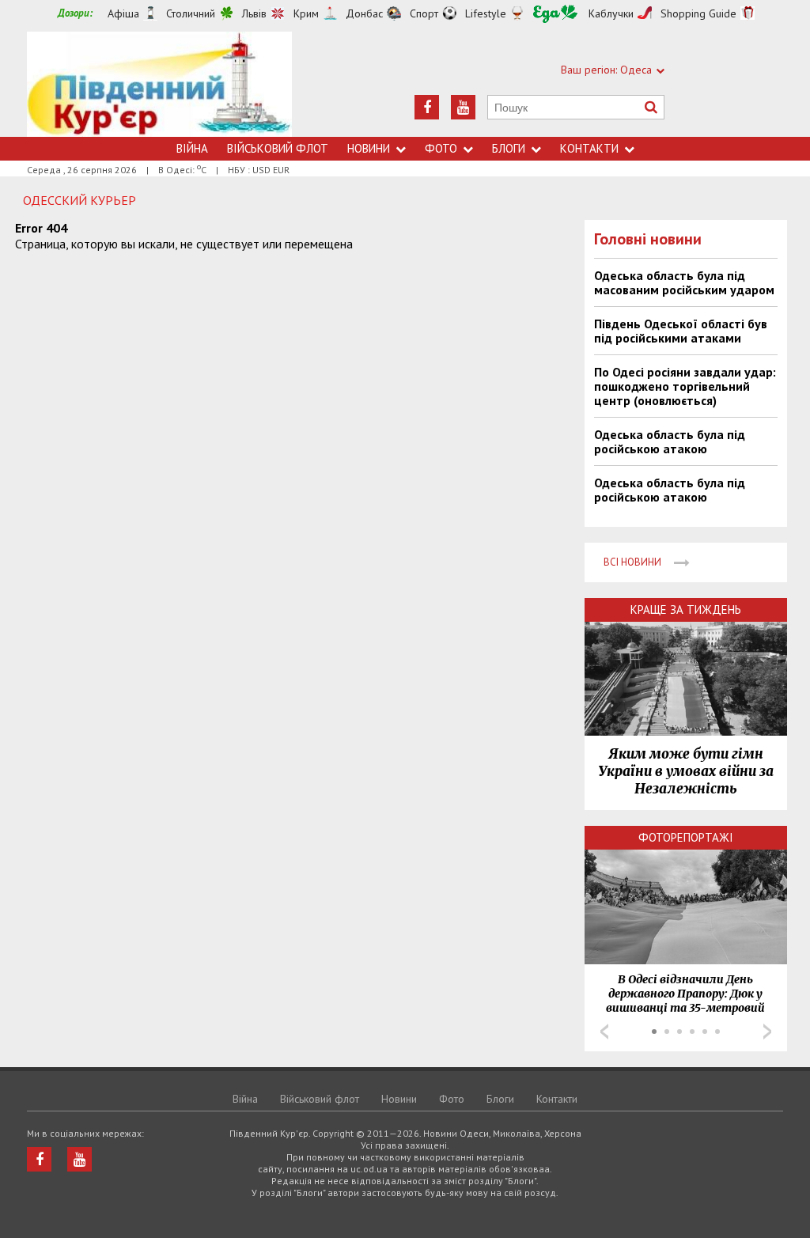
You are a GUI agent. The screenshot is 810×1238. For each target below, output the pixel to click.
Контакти (589, 148)
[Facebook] (426, 107)
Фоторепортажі (685, 837)
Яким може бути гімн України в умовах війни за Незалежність (686, 771)
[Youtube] (463, 107)
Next (767, 1031)
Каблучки (611, 13)
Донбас (364, 13)
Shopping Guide (698, 13)
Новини (368, 148)
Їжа (555, 14)
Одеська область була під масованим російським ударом (684, 282)
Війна (192, 148)
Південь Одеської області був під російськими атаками (680, 331)
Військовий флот (277, 148)
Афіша (123, 13)
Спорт (424, 13)
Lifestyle (485, 13)
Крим (306, 13)
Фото (441, 148)
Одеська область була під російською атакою (669, 441)
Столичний (190, 13)
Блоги (508, 148)
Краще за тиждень (685, 609)
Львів (254, 13)
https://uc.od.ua (159, 84)
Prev (604, 1031)
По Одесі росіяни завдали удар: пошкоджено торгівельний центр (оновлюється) (685, 386)
